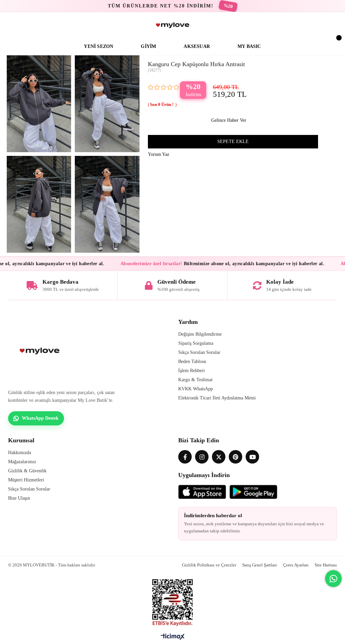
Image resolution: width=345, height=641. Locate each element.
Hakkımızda (19, 452)
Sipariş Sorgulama (195, 343)
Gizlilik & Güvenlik (27, 470)
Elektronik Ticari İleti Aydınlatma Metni (217, 397)
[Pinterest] (235, 457)
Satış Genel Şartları (259, 564)
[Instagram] (202, 457)
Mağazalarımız (22, 461)
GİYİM (148, 46)
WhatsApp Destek (40, 418)
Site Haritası (326, 564)
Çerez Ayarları (296, 564)
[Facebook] (185, 457)
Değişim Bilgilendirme (200, 334)
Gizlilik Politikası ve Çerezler (209, 564)
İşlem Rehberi (191, 370)
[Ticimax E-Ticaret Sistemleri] (173, 638)
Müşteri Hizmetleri (26, 479)
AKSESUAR (197, 46)
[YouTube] (252, 457)
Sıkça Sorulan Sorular (199, 352)
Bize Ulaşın (19, 498)
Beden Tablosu (192, 361)
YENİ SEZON (98, 46)
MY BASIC (249, 46)
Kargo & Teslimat (195, 379)
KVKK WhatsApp (195, 388)
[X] (218, 457)
